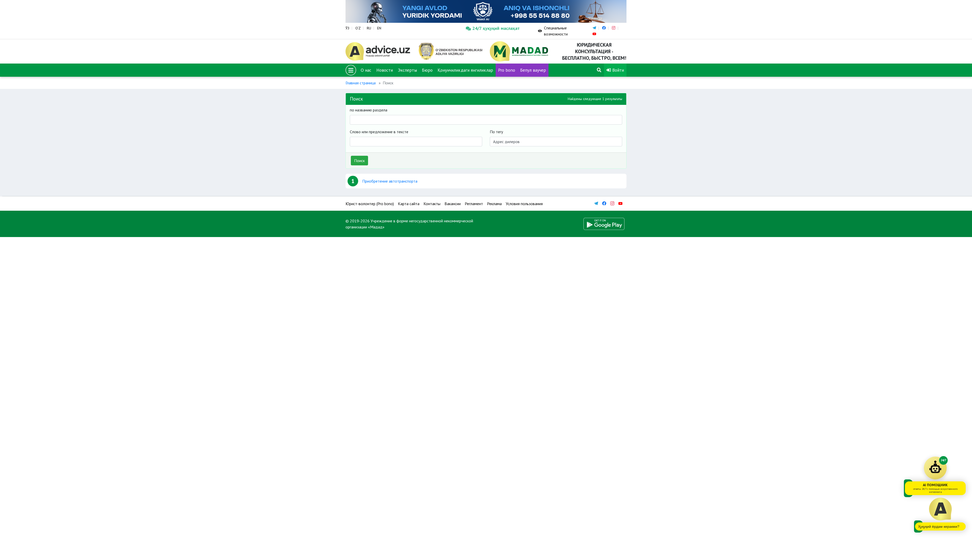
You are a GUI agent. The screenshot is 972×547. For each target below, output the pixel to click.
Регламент (474, 203)
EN (379, 28)
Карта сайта (408, 203)
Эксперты (407, 70)
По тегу (496, 131)
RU (369, 28)
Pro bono (506, 70)
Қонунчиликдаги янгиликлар (465, 70)
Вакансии (452, 203)
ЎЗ (347, 28)
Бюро (427, 70)
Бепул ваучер (533, 70)
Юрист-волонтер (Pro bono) (370, 203)
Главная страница (361, 82)
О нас (366, 70)
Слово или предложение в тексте (379, 131)
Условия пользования (524, 203)
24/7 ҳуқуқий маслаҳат (496, 28)
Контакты (431, 203)
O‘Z (358, 28)
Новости (384, 70)
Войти (617, 70)
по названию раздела (368, 109)
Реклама (494, 203)
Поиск (359, 160)
